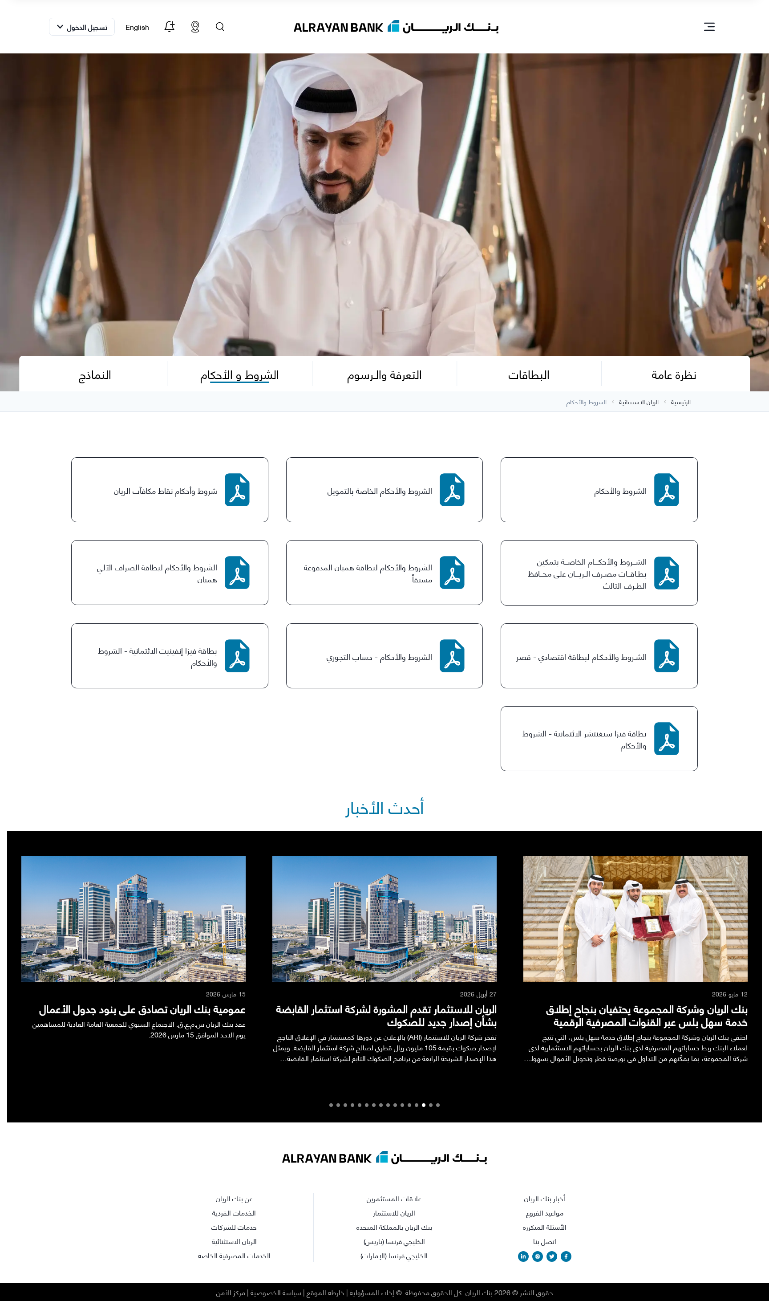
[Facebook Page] (566, 1256)
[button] (438, 1105)
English (137, 26)
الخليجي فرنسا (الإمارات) (394, 1255)
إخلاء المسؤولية (372, 1291)
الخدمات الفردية (234, 1212)
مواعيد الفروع (544, 1212)
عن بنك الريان (234, 1198)
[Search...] (220, 27)
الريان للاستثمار (394, 1212)
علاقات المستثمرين (394, 1198)
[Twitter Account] (551, 1256)
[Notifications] (169, 27)
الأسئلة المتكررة (545, 1226)
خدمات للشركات (234, 1226)
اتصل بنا (544, 1241)
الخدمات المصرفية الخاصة (234, 1255)
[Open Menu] (709, 26)
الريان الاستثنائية (639, 401)
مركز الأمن (230, 1291)
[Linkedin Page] (523, 1256)
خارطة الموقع (325, 1291)
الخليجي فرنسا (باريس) (394, 1241)
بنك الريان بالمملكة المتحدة (394, 1226)
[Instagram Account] (537, 1256)
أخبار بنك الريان (544, 1198)
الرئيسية (681, 401)
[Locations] (195, 27)
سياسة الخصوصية (276, 1291)
